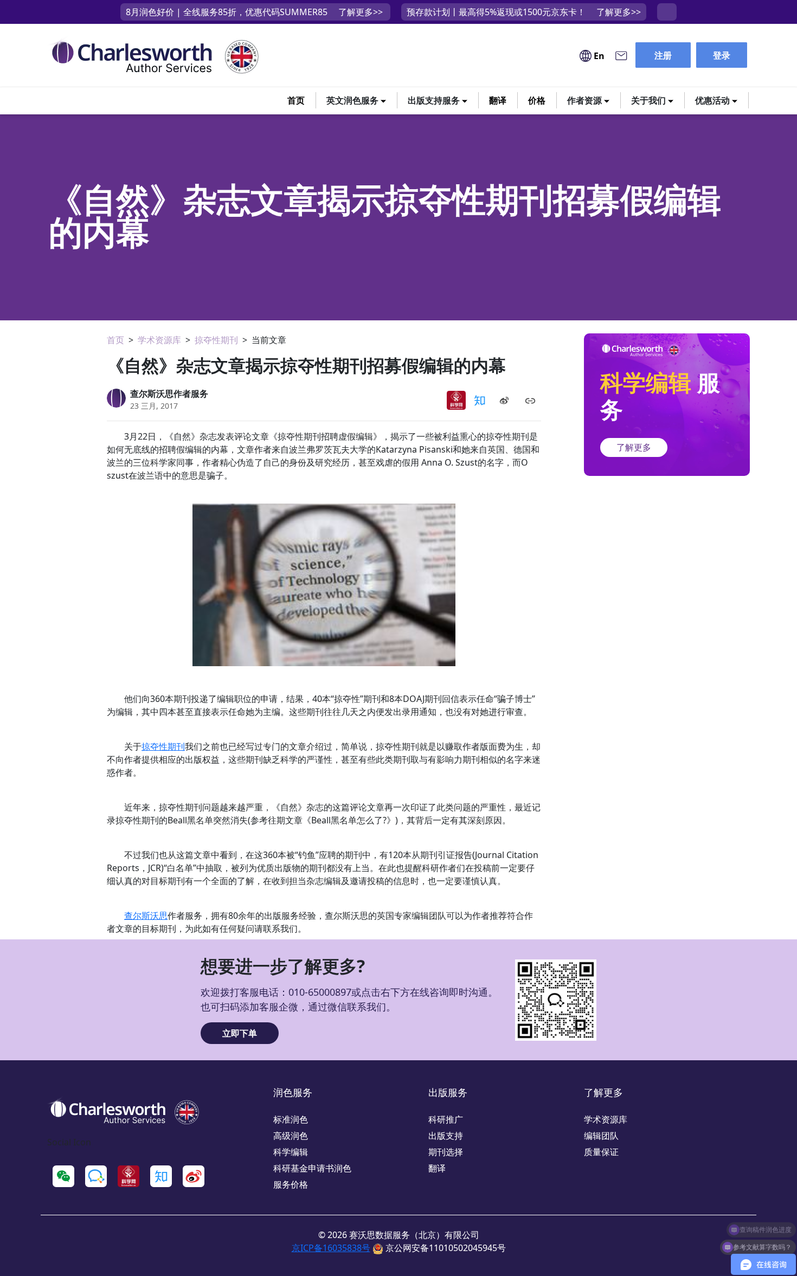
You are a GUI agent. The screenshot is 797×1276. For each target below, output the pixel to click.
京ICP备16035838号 (331, 1248)
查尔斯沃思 (146, 915)
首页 (296, 100)
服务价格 (290, 1184)
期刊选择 (445, 1152)
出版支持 (445, 1136)
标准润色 (290, 1119)
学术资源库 (159, 340)
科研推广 (445, 1119)
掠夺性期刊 (216, 340)
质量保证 (601, 1152)
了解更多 (633, 447)
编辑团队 (601, 1136)
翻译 (497, 100)
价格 (536, 100)
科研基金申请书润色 (312, 1168)
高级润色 (290, 1136)
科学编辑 (290, 1152)
